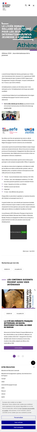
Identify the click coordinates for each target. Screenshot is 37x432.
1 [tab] (14, 356)
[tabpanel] (18, 320)
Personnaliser (18, 417)
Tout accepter (18, 427)
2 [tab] (18, 356)
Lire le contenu (18, 348)
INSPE (3, 397)
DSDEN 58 (7, 269)
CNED (2, 381)
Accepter (24, 232)
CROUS (3, 394)
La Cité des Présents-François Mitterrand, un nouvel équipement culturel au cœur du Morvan (18, 324)
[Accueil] (6, 6)
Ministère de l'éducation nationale (10, 370)
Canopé (3, 378)
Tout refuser (18, 422)
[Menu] (33, 5)
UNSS (2, 388)
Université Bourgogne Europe (9, 385)
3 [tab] (23, 356)
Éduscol (3, 391)
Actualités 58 (18, 269)
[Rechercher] (25, 5)
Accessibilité (29, 5)
